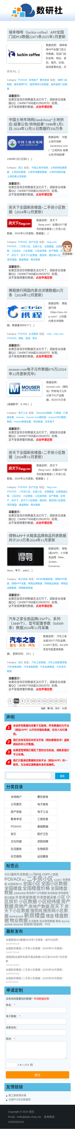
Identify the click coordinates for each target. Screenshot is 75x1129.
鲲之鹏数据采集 (17, 1095)
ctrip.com (58, 334)
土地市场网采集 (57, 172)
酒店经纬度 (18, 925)
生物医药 (42, 848)
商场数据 (52, 893)
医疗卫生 (42, 833)
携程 (21, 338)
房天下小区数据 (29, 255)
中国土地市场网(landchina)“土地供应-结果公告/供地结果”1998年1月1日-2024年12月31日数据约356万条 (36, 124)
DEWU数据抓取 (44, 579)
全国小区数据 (54, 883)
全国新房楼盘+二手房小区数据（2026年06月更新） (35, 969)
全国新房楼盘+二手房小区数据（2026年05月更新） (35, 978)
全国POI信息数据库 (20, 1099)
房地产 (21, 906)
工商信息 (42, 819)
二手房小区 (24, 246)
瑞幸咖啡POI (20, 84)
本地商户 (33, 80)
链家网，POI (41, 924)
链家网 (28, 924)
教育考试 (16, 819)
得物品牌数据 (35, 583)
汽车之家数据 (38, 662)
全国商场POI (15, 884)
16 (67, 700)
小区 (61, 897)
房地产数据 (39, 906)
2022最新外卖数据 (16, 874)
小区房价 (16, 250)
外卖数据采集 (46, 897)
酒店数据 (8, 925)
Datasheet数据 (44, 412)
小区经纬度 (41, 250)
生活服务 (33, 334)
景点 (34, 338)
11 (39, 700)
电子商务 (23, 579)
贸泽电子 (49, 421)
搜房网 (43, 255)
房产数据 (53, 250)
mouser (20, 417)
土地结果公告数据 (16, 176)
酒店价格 (65, 921)
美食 (58, 921)
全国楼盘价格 (36, 888)
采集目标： (12, 1027)
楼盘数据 (23, 259)
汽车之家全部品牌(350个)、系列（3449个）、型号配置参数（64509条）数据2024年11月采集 (36, 623)
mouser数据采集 (22, 421)
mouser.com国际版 (36, 417)
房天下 (15, 255)
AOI (31, 874)
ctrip (49, 334)
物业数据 (35, 259)
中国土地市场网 (39, 167)
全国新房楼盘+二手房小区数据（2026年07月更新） (35, 948)
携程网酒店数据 (16, 917)
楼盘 (50, 916)
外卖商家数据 (25, 897)
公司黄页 (16, 804)
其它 (20, 167)
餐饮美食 (44, 80)
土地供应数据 (18, 172)
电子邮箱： (13, 1016)
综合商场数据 (47, 921)
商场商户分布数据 (36, 893)
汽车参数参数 (14, 666)
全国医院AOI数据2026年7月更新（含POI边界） (33, 939)
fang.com (52, 242)
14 (55, 700)
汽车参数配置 (31, 666)
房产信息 (33, 242)
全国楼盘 (49, 246)
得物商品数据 (51, 583)
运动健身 (42, 856)
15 (61, 700)
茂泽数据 (38, 421)
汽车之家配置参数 (57, 662)
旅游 (27, 338)
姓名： (10, 1004)
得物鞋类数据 (26, 587)
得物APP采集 (18, 583)
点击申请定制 (44, 106)
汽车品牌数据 (47, 666)
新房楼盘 (12, 259)
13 (50, 700)
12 (44, 700)
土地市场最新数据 (37, 172)
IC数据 (57, 412)
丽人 (24, 880)
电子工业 (23, 412)
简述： (10, 1038)
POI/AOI (22, 80)
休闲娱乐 (58, 880)
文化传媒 (16, 841)
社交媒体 (16, 856)
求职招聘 (42, 841)
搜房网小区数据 (57, 255)
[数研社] (37, 16)
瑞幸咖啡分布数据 (39, 84)
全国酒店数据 (19, 893)
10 (33, 700)
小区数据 (28, 250)
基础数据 (42, 826)
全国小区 (37, 246)
